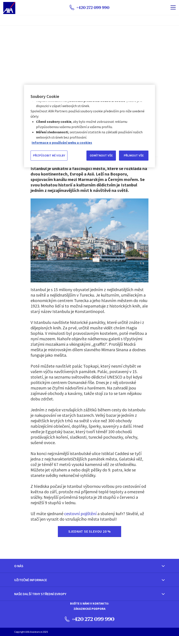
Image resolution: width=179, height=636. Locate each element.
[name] (173, 7)
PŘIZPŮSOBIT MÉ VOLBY (49, 155)
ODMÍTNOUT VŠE (101, 155)
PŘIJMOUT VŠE (134, 155)
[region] (89, 126)
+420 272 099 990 (92, 619)
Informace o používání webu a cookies (62, 142)
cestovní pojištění (80, 513)
